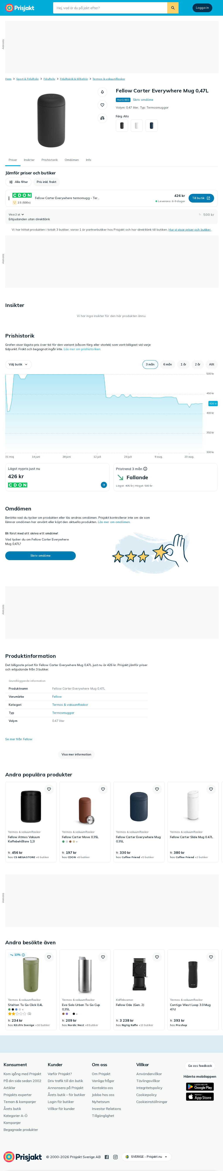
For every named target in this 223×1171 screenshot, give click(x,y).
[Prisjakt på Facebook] (106, 1156)
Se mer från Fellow (18, 739)
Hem (8, 78)
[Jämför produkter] (102, 118)
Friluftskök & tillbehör (74, 78)
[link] (31, 822)
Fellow (57, 697)
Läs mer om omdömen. (114, 522)
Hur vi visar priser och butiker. (190, 230)
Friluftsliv (49, 78)
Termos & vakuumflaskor (109, 78)
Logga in (202, 8)
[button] (102, 92)
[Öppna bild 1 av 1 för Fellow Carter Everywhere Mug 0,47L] (51, 120)
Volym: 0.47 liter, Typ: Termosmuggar (142, 107)
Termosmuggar (63, 713)
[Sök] (173, 8)
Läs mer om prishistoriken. (82, 349)
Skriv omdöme (143, 100)
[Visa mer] (8, 198)
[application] (111, 416)
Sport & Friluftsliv (27, 78)
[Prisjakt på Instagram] (115, 1156)
